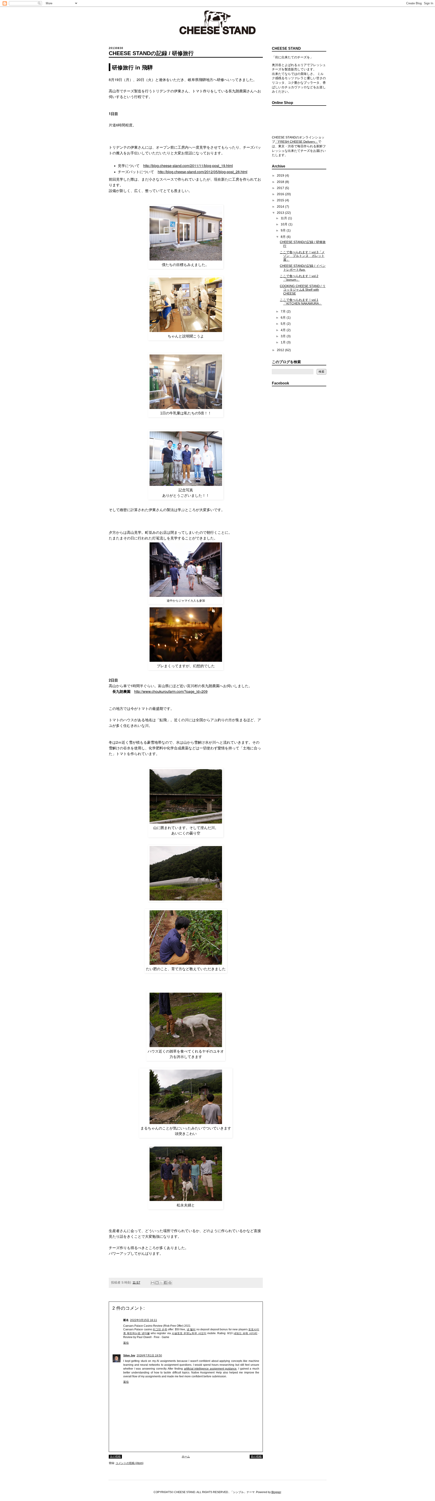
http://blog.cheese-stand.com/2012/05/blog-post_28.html (202, 171)
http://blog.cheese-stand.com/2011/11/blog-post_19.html (188, 165)
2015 (281, 200)
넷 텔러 (191, 1329)
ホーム (186, 1456)
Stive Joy (129, 1355)
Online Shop (299, 120)
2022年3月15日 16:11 (143, 1320)
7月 (284, 311)
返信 (126, 1342)
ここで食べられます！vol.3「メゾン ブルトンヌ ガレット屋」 (302, 256)
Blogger (276, 1492)
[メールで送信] (152, 1282)
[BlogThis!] (157, 1282)
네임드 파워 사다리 (245, 1333)
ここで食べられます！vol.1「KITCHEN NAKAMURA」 (301, 301)
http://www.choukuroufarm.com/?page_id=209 (171, 691)
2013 (281, 212)
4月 (284, 330)
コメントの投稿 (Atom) (129, 1463)
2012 (281, 350)
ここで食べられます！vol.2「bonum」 (299, 278)
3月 (284, 336)
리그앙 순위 (160, 1329)
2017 (281, 188)
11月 (284, 218)
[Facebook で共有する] (165, 1282)
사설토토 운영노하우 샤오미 (189, 1333)
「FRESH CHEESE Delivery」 (296, 141)
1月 (284, 342)
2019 (281, 175)
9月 (284, 230)
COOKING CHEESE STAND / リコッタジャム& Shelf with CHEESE (303, 289)
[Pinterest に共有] (170, 1282)
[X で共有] (161, 1282)
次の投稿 (115, 1456)
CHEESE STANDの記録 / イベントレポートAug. (303, 267)
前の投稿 (256, 1456)
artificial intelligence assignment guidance (210, 1368)
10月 (284, 224)
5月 (284, 323)
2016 (281, 194)
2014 (281, 206)
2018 (281, 182)
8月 (284, 237)
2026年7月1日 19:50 (149, 1355)
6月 (284, 317)
